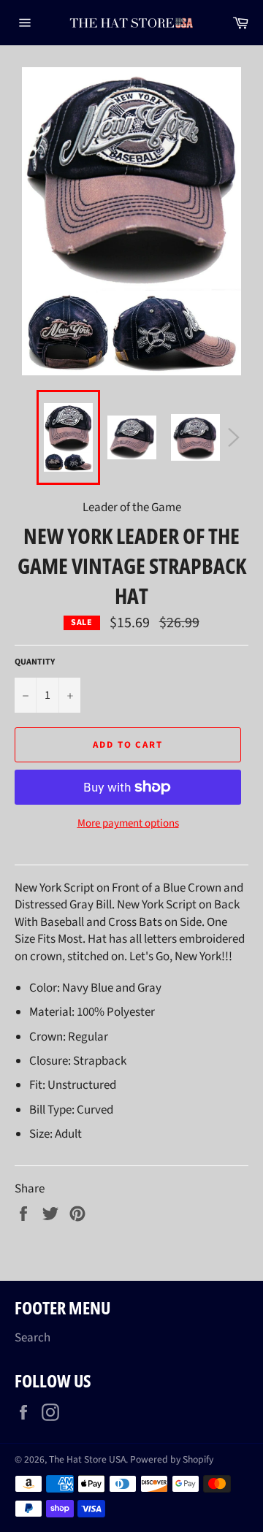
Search (32, 1338)
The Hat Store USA (87, 1459)
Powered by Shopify (171, 1459)
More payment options (128, 823)
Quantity (35, 662)
